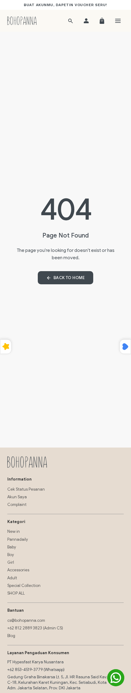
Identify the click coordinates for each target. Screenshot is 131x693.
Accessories (18, 570)
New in (13, 531)
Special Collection (24, 585)
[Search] (70, 21)
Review (6, 346)
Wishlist (125, 346)
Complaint (17, 504)
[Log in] (86, 21)
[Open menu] (118, 21)
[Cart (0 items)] (102, 21)
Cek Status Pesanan (26, 489)
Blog (11, 635)
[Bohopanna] (22, 21)
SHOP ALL (16, 593)
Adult (12, 578)
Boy (10, 554)
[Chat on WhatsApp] (115, 677)
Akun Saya (17, 496)
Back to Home (69, 277)
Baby (11, 547)
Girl (10, 562)
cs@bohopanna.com (26, 620)
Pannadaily (17, 539)
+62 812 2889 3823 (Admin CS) (35, 628)
